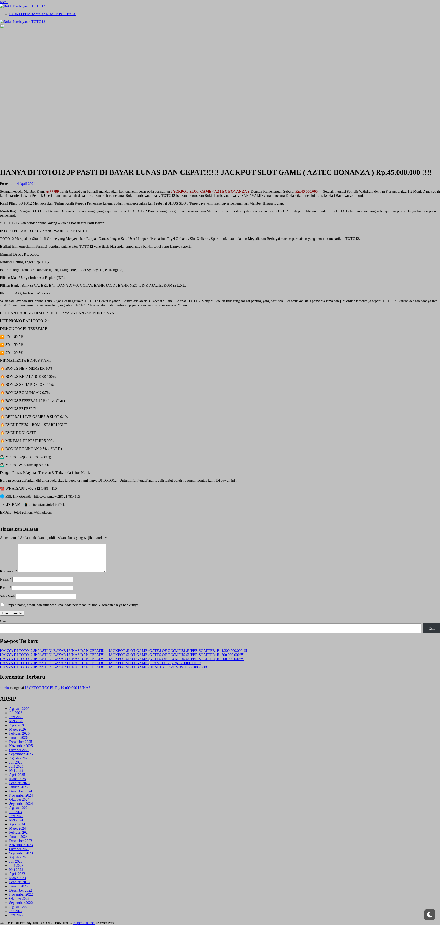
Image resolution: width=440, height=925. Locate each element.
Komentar (8, 571)
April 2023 (17, 874)
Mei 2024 (16, 820)
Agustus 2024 (19, 808)
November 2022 (21, 894)
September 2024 (21, 804)
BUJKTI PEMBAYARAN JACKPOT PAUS (42, 14)
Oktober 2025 (19, 750)
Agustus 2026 (19, 709)
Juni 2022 (16, 915)
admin (4, 688)
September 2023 (21, 853)
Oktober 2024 (19, 799)
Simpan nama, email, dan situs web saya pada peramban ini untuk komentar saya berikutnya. (72, 605)
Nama (5, 579)
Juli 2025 (15, 762)
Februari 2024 (19, 832)
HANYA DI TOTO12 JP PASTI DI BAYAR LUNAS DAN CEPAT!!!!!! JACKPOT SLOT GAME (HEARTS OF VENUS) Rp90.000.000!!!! (105, 667)
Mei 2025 (16, 770)
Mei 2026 (16, 721)
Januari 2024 (18, 837)
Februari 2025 (19, 783)
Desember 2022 (20, 890)
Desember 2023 (20, 841)
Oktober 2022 (19, 898)
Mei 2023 (16, 870)
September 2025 (21, 754)
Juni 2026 (16, 717)
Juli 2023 (15, 861)
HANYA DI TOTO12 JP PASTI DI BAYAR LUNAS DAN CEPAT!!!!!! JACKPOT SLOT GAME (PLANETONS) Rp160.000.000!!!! (100, 663)
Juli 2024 (15, 812)
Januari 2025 (18, 787)
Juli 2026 (15, 713)
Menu (4, 2)
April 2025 (17, 775)
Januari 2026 (18, 737)
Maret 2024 (17, 828)
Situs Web (7, 596)
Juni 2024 (16, 816)
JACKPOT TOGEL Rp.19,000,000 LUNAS (58, 688)
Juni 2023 (16, 865)
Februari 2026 (19, 733)
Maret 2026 (17, 729)
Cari (3, 621)
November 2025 (21, 746)
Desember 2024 (20, 791)
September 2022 (21, 903)
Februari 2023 (19, 882)
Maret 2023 (17, 878)
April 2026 (17, 725)
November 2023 (21, 845)
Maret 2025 (17, 779)
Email (5, 588)
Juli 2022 (15, 911)
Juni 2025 (16, 766)
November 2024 (21, 795)
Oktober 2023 (19, 849)
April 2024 (17, 824)
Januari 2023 (18, 886)
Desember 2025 (20, 742)
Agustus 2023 (19, 857)
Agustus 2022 (19, 907)
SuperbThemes (84, 923)
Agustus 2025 (19, 758)
